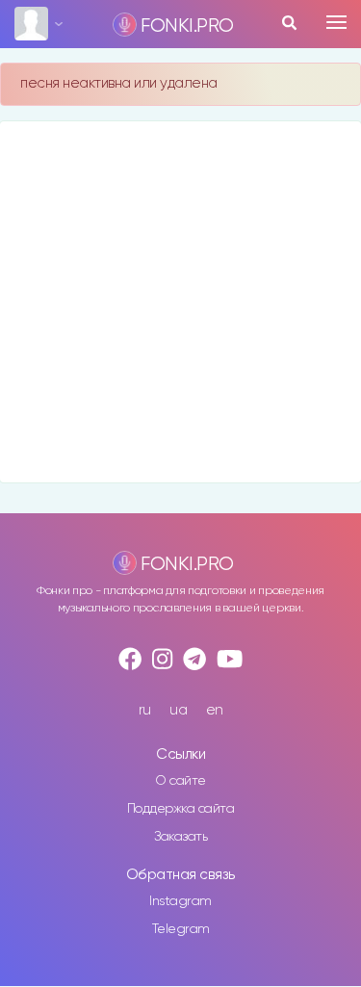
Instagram (180, 901)
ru (145, 710)
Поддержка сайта (181, 809)
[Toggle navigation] (336, 22)
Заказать (180, 837)
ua (178, 710)
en (214, 710)
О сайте (180, 781)
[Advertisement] (180, 301)
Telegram (181, 929)
